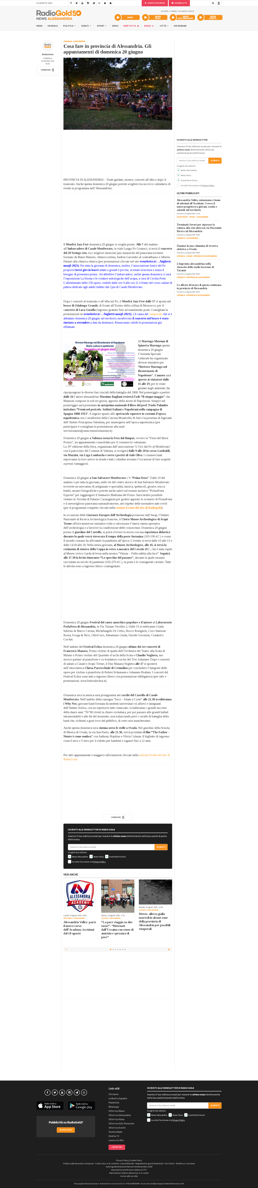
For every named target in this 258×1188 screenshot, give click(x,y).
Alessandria (79, 41)
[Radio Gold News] (127, 17)
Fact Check (170, 1163)
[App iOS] (110, 3)
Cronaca (52, 25)
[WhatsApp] (99, 3)
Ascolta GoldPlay (156, 3)
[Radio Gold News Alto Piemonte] (182, 17)
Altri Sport (68, 918)
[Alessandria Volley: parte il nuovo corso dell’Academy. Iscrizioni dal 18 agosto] (80, 896)
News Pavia (98, 856)
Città (163, 25)
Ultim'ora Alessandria (120, 1115)
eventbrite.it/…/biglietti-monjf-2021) (107, 314)
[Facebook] (71, 3)
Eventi (85, 25)
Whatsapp (114, 1106)
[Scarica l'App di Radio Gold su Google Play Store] (81, 1105)
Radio (148, 25)
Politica (68, 25)
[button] (47, 70)
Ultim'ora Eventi (117, 1127)
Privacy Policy (99, 861)
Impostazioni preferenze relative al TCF (129, 1169)
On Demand (180, 25)
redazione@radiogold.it (155, 1183)
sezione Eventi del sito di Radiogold (139, 507)
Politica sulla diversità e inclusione (78, 1163)
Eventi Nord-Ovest (117, 856)
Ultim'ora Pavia (116, 1119)
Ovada (189, 256)
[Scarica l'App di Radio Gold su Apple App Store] (50, 1105)
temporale (156, 314)
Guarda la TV (180, 3)
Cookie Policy (136, 1160)
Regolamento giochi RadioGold (149, 1163)
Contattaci (117, 1147)
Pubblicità (114, 1102)
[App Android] (105, 3)
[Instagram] (88, 3)
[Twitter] (76, 3)
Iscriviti (161, 847)
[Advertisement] (117, 154)
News (39, 25)
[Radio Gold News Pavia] (155, 17)
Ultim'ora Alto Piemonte (121, 1123)
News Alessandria (80, 856)
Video (115, 25)
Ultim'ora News (117, 1111)
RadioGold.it (94, 1183)
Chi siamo (114, 1094)
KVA (182, 1183)
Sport (101, 25)
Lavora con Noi (116, 1140)
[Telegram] (93, 3)
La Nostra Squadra (118, 1098)
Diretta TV (130, 25)
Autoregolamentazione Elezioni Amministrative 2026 (129, 1166)
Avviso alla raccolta (129, 1176)
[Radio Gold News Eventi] (210, 17)
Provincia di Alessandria (205, 256)
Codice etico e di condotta (107, 1163)
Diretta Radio (115, 1132)
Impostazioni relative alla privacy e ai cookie (129, 1173)
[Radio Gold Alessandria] (58, 14)
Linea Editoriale (127, 1163)
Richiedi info (66, 1130)
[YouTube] (82, 3)
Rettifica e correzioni (185, 1163)
